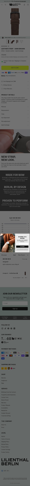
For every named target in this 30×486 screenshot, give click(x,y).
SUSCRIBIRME (22, 246)
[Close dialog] (28, 234)
